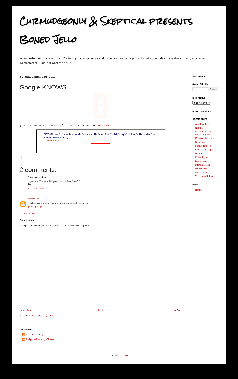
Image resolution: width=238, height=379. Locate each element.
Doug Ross (200, 142)
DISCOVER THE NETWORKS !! (203, 133)
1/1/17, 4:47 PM (35, 207)
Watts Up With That (204, 176)
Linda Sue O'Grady (34, 334)
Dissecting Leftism (203, 138)
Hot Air (198, 153)
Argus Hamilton (51, 140)
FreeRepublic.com (203, 146)
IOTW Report (201, 157)
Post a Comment (31, 213)
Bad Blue (199, 128)
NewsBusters (201, 172)
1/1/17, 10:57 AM (36, 188)
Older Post (175, 310)
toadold (31, 198)
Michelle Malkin (202, 165)
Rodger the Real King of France (42, 125)
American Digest (202, 124)
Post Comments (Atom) (42, 315)
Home (101, 310)
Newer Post (25, 310)
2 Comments (104, 125)
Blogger (124, 355)
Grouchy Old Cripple (204, 149)
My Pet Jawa (201, 168)
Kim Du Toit (200, 161)
